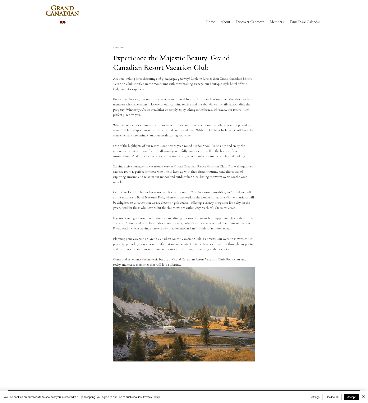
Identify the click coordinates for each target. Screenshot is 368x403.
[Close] (363, 397)
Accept (351, 397)
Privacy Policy (151, 397)
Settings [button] (315, 397)
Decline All (332, 397)
